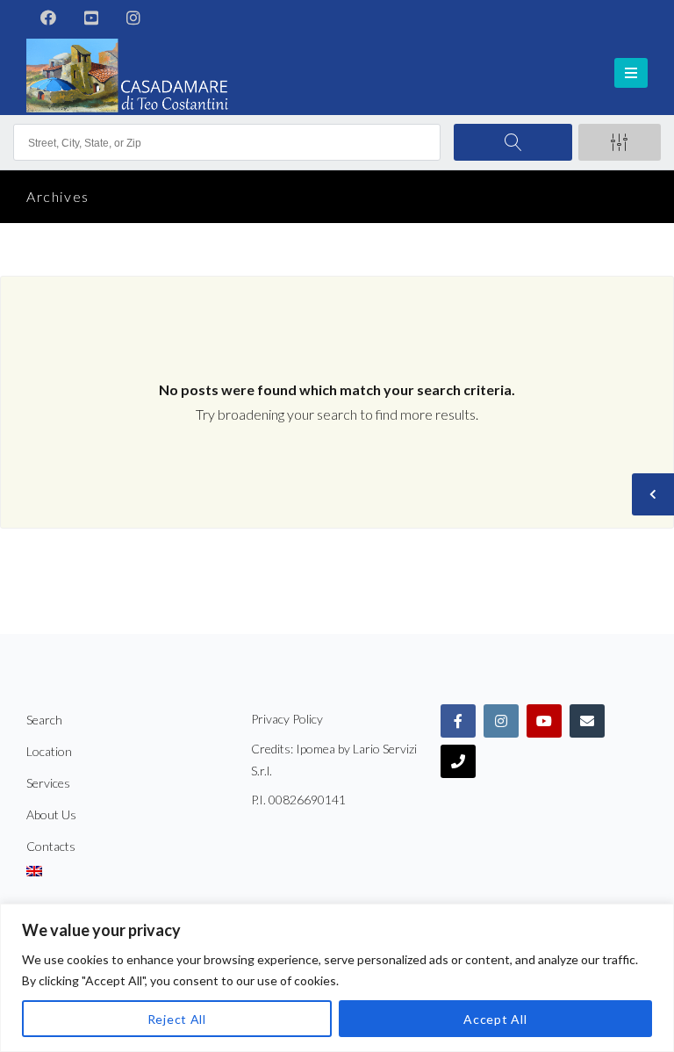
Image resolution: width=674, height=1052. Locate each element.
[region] (337, 978)
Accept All (495, 1019)
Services (48, 782)
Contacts (50, 846)
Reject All (176, 1019)
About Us (51, 814)
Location (49, 751)
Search (44, 719)
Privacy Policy (287, 718)
